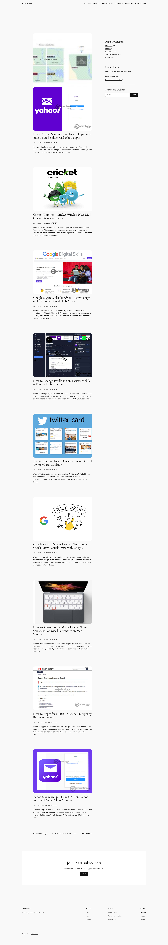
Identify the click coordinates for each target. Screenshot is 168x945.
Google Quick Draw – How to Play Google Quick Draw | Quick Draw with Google (60, 546)
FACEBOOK (108, 46)
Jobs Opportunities (111, 54)
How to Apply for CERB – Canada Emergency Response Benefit (62, 715)
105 (66, 834)
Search (134, 95)
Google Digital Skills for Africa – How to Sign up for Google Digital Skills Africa (61, 299)
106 (69, 834)
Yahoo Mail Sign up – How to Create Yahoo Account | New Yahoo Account (60, 798)
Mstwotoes (27, 3)
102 (56, 834)
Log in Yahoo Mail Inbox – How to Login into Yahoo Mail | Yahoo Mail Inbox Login (62, 136)
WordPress (34, 934)
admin (48, 59)
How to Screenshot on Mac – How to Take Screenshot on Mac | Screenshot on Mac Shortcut (60, 631)
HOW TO (108, 49)
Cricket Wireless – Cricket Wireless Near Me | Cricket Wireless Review (62, 216)
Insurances (108, 52)
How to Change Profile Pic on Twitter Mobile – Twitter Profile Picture (62, 382)
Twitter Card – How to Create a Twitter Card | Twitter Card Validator (62, 463)
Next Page (86, 834)
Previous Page (40, 834)
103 (59, 834)
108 (75, 834)
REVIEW (54, 59)
